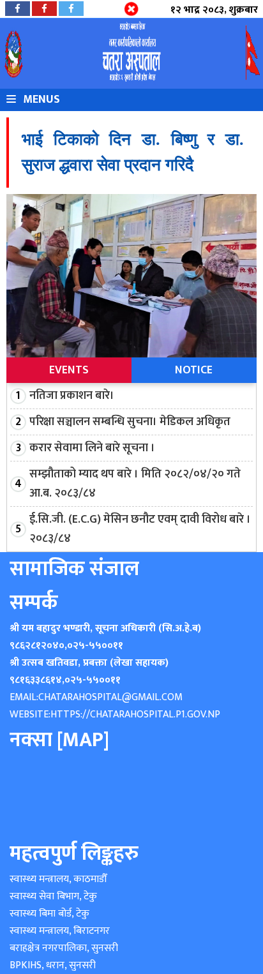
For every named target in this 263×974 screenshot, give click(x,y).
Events (69, 370)
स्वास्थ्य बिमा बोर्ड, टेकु (49, 913)
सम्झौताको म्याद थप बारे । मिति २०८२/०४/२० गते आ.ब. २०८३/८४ (135, 484)
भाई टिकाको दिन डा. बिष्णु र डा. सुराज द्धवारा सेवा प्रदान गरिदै (132, 152)
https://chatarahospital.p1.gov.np (135, 714)
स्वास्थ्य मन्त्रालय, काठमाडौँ (58, 879)
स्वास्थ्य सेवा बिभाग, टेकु (53, 896)
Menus (40, 99)
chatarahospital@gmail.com (110, 697)
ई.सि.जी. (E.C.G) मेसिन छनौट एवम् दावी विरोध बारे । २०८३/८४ (140, 529)
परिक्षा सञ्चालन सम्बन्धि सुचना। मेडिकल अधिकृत (129, 421)
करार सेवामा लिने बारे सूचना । (92, 448)
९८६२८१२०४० (37, 645)
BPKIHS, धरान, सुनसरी (53, 965)
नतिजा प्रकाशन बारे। (71, 395)
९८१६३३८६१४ (36, 680)
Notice (194, 370)
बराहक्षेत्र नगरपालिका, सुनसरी (64, 948)
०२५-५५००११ (95, 645)
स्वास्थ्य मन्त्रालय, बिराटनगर (60, 931)
